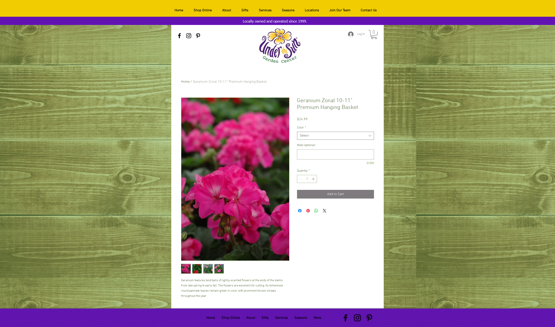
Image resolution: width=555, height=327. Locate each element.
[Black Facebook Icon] (179, 35)
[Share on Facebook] (299, 210)
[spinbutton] (307, 179)
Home (185, 82)
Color (301, 128)
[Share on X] (324, 210)
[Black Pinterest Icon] (198, 35)
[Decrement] (300, 179)
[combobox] (335, 136)
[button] (374, 34)
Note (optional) (306, 145)
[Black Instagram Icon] (188, 35)
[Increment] (313, 179)
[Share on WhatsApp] (316, 210)
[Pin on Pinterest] (308, 210)
